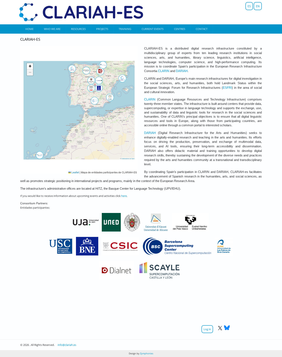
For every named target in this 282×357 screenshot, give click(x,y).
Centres (179, 29)
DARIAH (182, 71)
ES (249, 6)
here (124, 196)
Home (29, 29)
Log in (207, 329)
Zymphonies (146, 353)
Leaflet (75, 172)
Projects (102, 29)
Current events (153, 29)
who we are (52, 29)
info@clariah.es (67, 345)
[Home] (81, 12)
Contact (201, 29)
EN (258, 6)
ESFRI (227, 87)
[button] (110, 97)
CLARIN (163, 71)
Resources (78, 29)
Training (125, 29)
